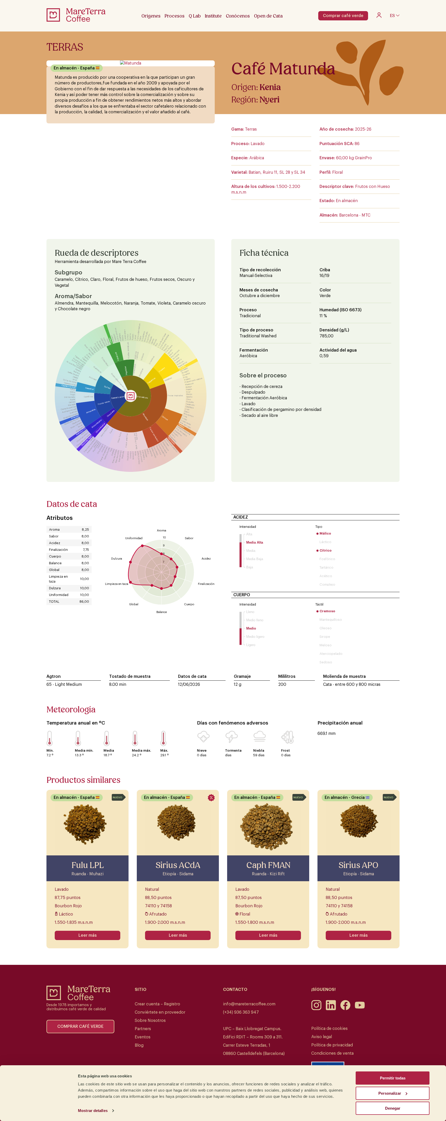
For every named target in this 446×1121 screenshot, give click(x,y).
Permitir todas (392, 1078)
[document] (223, 560)
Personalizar (389, 1093)
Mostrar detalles (93, 1110)
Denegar (392, 1108)
